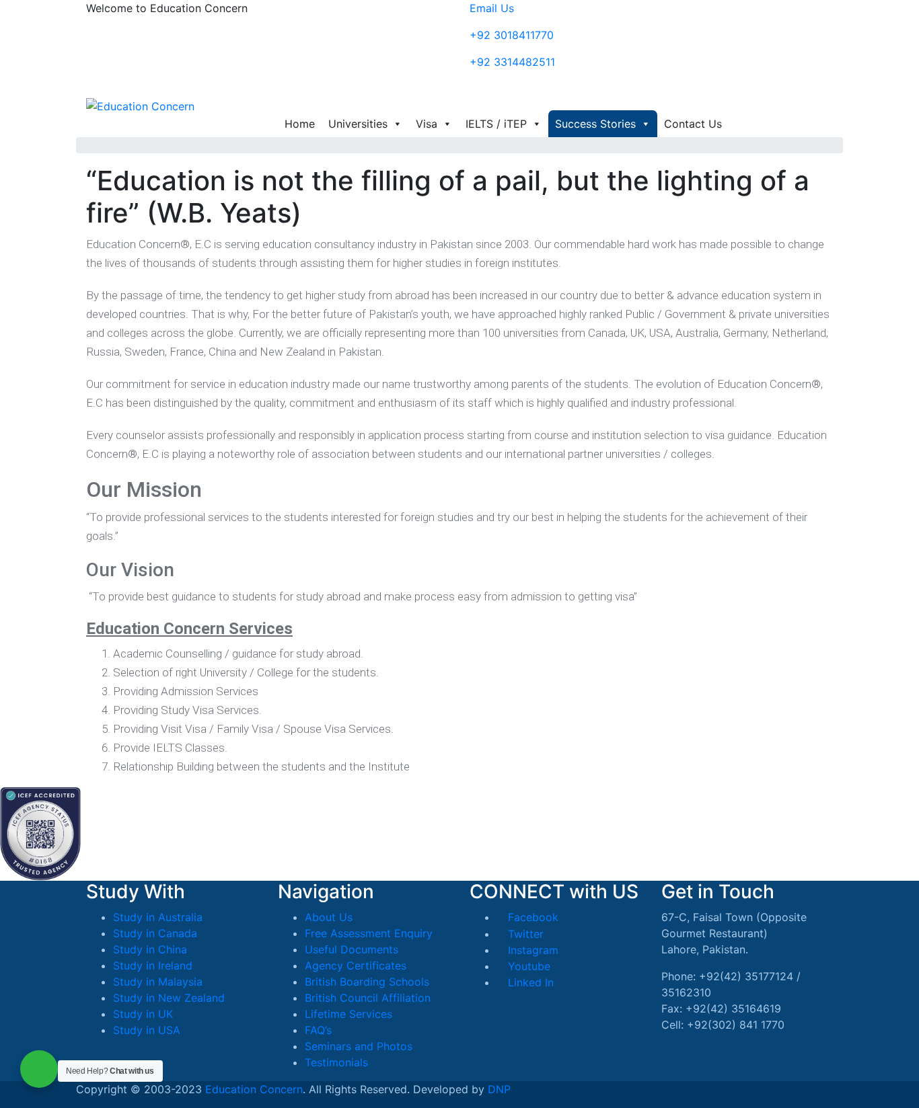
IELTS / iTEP (496, 123)
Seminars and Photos (358, 1046)
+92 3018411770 (512, 35)
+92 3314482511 (512, 62)
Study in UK (143, 1014)
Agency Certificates (355, 965)
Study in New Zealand (169, 997)
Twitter (524, 934)
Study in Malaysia (158, 981)
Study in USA (146, 1030)
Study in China (150, 949)
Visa (426, 123)
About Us (329, 917)
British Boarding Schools (367, 981)
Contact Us (693, 123)
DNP (499, 1089)
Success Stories (595, 123)
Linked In (529, 982)
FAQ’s (318, 1030)
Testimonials (336, 1062)
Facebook (531, 917)
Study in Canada (155, 933)
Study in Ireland (152, 965)
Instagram (531, 950)
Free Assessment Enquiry (369, 933)
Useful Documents (351, 949)
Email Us (492, 8)
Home (300, 123)
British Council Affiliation (368, 997)
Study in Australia (158, 917)
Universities (358, 123)
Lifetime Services (348, 1014)
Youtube (527, 966)
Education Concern (254, 1089)
